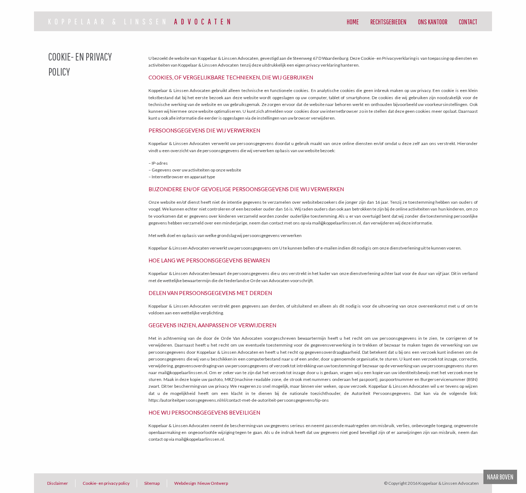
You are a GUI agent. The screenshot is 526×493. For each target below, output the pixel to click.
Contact (468, 22)
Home (353, 22)
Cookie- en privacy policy (106, 483)
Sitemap (152, 483)
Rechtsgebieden (388, 22)
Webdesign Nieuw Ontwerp (201, 483)
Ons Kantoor (432, 22)
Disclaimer (57, 483)
